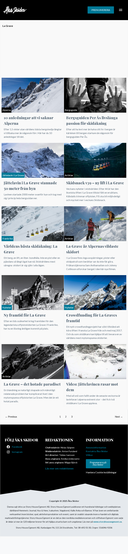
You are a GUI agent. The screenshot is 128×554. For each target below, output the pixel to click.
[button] (101, 10)
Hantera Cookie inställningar (101, 472)
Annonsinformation (96, 447)
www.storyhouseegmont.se (107, 521)
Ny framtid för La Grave (25, 315)
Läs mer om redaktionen (59, 468)
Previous (11, 416)
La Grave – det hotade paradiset (32, 384)
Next (119, 416)
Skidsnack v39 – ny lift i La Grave (95, 182)
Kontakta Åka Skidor (97, 451)
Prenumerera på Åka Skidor (98, 463)
